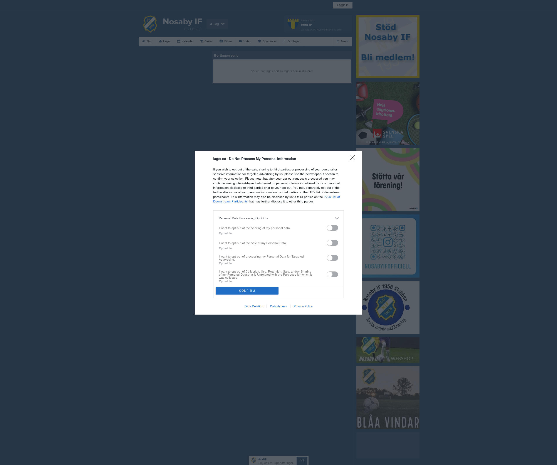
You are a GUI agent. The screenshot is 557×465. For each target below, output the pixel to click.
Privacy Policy (303, 306)
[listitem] (278, 218)
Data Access (278, 306)
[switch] (332, 228)
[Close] (354, 159)
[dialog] (278, 233)
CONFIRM (247, 290)
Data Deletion (254, 306)
